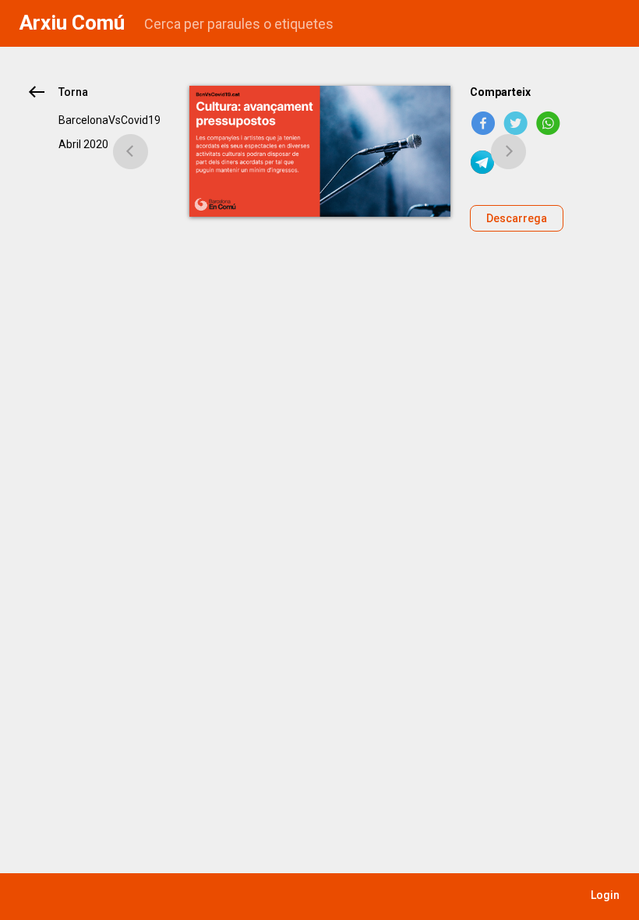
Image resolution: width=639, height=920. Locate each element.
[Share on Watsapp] (548, 123)
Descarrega (516, 218)
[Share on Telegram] (483, 162)
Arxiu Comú (72, 22)
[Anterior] (130, 151)
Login (605, 895)
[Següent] (508, 151)
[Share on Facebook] (483, 123)
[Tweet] (515, 123)
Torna (73, 92)
